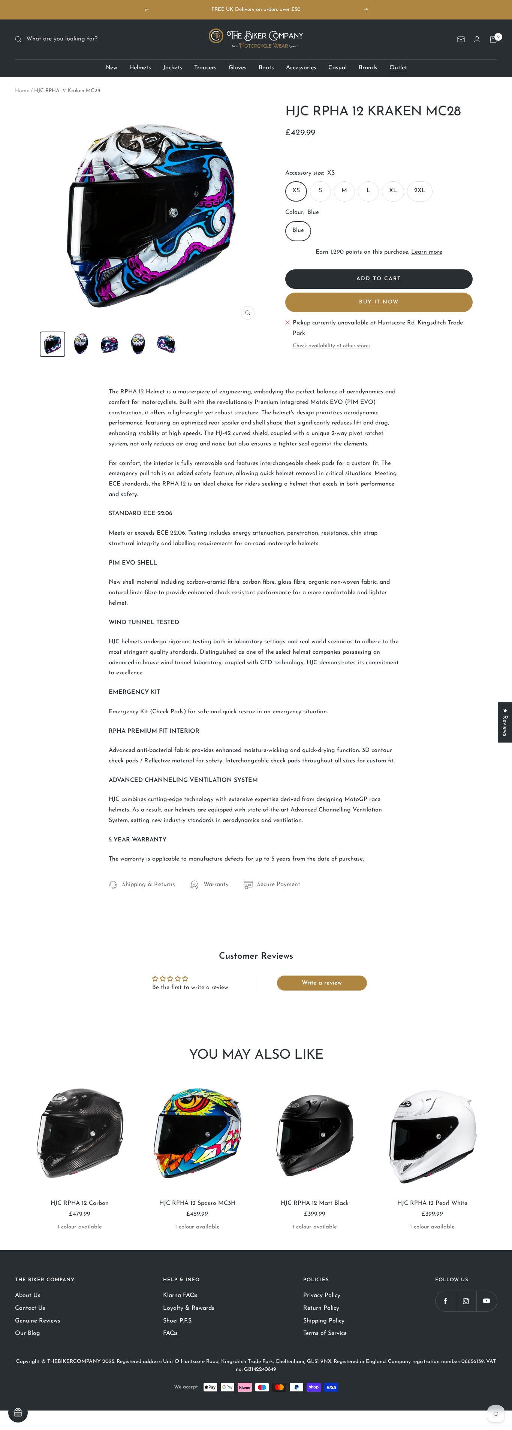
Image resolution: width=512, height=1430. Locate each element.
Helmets (140, 68)
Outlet (398, 68)
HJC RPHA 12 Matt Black (315, 1203)
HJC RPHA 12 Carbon (80, 1203)
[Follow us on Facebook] (445, 1301)
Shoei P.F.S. (178, 1321)
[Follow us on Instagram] (466, 1301)
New (111, 68)
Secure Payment (278, 885)
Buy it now (379, 302)
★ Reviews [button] (505, 722)
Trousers (205, 68)
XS (296, 191)
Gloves (238, 68)
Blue (298, 230)
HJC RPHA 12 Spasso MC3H (197, 1203)
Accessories (301, 68)
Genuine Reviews (37, 1321)
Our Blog (27, 1333)
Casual (337, 68)
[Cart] (493, 39)
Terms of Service (325, 1333)
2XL (419, 191)
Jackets (172, 68)
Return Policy (321, 1308)
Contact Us (30, 1308)
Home (22, 91)
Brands (368, 68)
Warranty (216, 885)
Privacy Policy (321, 1296)
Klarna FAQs (180, 1296)
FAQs (170, 1333)
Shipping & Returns (148, 885)
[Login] (477, 39)
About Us (27, 1296)
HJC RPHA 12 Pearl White (432, 1203)
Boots (266, 68)
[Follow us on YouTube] (486, 1301)
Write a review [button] (322, 983)
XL (393, 191)
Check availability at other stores (332, 346)
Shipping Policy (323, 1321)
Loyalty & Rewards (188, 1308)
